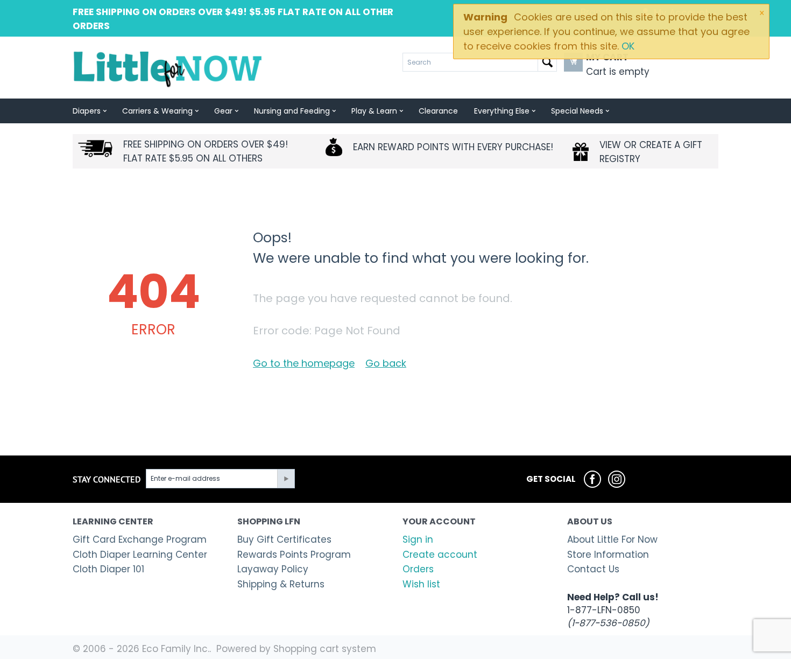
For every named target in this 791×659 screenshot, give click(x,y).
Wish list (421, 584)
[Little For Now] (169, 68)
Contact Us (593, 569)
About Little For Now (612, 539)
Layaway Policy (272, 569)
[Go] (285, 478)
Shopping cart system (324, 648)
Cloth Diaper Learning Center (140, 554)
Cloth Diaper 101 (108, 569)
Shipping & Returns (280, 584)
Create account (439, 554)
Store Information (608, 554)
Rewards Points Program (294, 554)
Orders (418, 569)
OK (628, 46)
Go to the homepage (304, 363)
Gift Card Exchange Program (140, 539)
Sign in (417, 539)
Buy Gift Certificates (284, 539)
